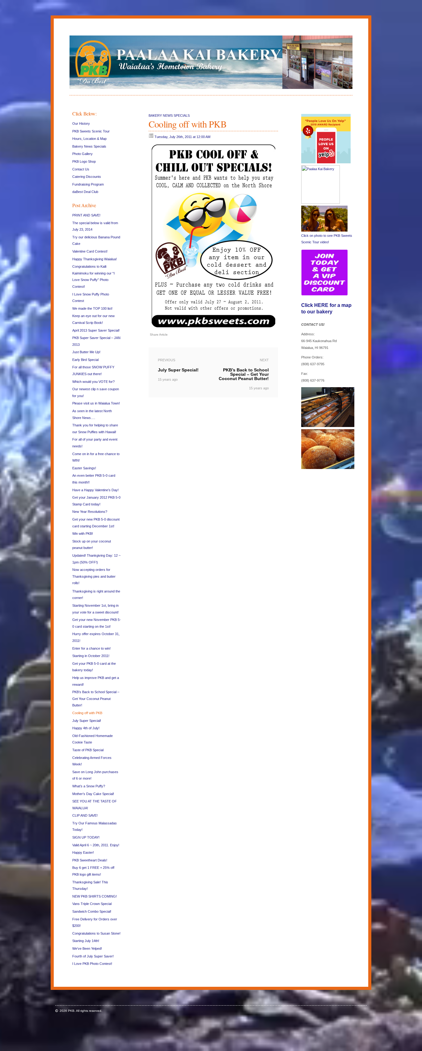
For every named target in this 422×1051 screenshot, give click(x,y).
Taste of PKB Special (87, 750)
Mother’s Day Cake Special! (93, 794)
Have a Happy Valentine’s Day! (95, 490)
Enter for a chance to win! (91, 648)
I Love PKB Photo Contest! (92, 963)
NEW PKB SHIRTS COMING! (94, 896)
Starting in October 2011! (90, 656)
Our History (81, 123)
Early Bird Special (85, 360)
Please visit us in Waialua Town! (96, 403)
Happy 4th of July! (85, 728)
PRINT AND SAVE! (86, 215)
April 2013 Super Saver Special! (96, 330)
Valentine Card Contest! (90, 251)
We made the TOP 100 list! (92, 308)
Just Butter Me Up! (86, 352)
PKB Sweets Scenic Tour (91, 131)
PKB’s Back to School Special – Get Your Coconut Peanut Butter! (95, 698)
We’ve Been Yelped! (87, 948)
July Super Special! (86, 720)
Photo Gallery (82, 154)
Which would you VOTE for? (93, 381)
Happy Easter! (83, 852)
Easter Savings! (84, 468)
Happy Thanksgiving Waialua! (94, 259)
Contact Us (80, 169)
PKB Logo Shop (84, 161)
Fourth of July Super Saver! (93, 956)
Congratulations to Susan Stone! (96, 933)
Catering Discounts (86, 176)
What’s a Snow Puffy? (88, 786)
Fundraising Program (88, 184)
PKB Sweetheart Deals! (89, 860)
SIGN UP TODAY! (85, 837)
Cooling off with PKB (87, 713)
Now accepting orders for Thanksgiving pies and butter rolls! (94, 576)
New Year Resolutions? (89, 511)
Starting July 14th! (85, 941)
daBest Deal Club (85, 192)
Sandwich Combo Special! (91, 911)
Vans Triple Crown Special (92, 904)
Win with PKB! (82, 533)
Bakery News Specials (89, 146)
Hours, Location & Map (89, 138)
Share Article (159, 334)
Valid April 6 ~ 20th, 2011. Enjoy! (95, 845)
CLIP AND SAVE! (85, 815)
